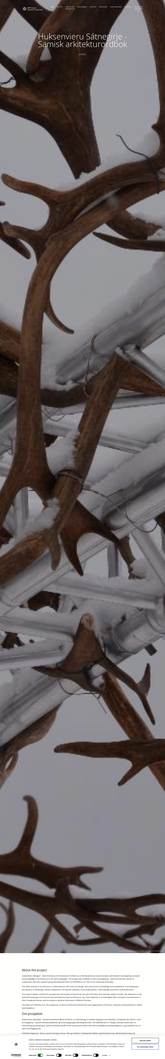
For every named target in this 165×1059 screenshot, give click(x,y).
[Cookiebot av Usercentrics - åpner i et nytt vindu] (16, 1055)
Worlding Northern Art (139, 9)
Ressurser (103, 7)
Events (60, 7)
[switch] (59, 1055)
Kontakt (128, 7)
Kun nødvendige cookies (145, 1047)
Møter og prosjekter (69, 8)
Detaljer (104, 1055)
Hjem (52, 7)
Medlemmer (82, 7)
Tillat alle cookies (145, 1040)
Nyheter (93, 7)
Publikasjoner (116, 7)
